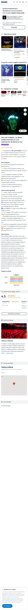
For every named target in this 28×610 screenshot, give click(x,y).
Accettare (7, 606)
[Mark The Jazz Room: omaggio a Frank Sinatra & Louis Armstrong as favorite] (11, 66)
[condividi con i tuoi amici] (25, 110)
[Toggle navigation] (26, 2)
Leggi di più (9, 353)
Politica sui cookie (6, 598)
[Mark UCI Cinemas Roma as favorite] (24, 66)
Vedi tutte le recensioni (14, 313)
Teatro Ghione (7, 367)
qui (18, 214)
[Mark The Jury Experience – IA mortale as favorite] (24, 38)
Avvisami (14, 27)
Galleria (23, 131)
